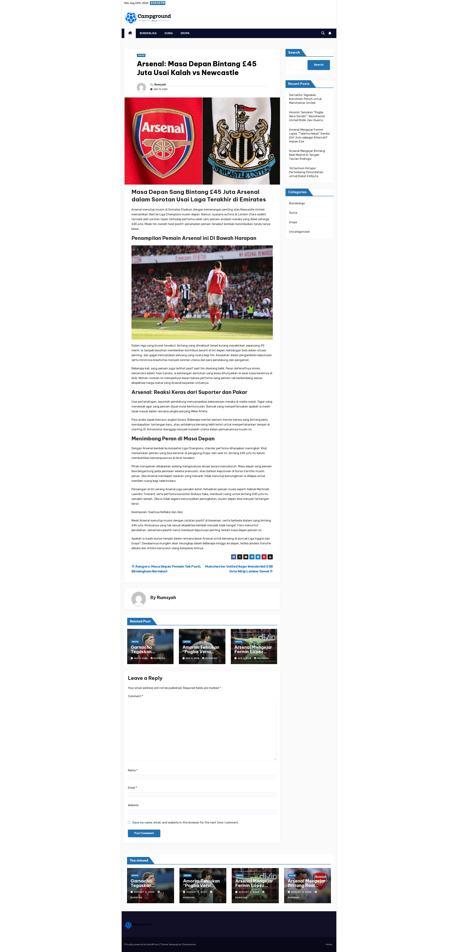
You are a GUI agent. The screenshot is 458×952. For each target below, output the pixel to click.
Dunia (169, 33)
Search (294, 53)
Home (329, 944)
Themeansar (189, 944)
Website (133, 805)
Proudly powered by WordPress (142, 944)
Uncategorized (299, 231)
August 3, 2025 (144, 892)
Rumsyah (160, 84)
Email (132, 787)
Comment (135, 696)
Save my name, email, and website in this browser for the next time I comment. (185, 822)
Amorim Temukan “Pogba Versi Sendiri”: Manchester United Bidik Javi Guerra (307, 116)
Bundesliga (148, 33)
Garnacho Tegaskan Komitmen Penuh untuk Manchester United (305, 99)
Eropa (185, 33)
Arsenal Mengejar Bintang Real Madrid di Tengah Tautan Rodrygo (307, 154)
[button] (323, 33)
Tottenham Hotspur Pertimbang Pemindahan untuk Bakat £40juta (306, 172)
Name (133, 770)
